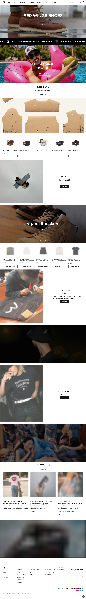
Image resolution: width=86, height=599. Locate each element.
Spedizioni (19, 572)
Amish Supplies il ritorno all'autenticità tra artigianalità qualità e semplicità (70, 503)
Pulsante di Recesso (34, 569)
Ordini (31, 571)
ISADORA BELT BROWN (73, 150)
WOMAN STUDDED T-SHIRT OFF (59, 260)
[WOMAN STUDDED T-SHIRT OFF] (59, 250)
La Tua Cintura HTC (34, 576)
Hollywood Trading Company (9, 149)
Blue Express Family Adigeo (49, 571)
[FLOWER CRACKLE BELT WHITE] (43, 140)
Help (31, 567)
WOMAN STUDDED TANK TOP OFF (26, 260)
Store (47, 2)
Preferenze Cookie (20, 579)
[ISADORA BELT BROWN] (75, 140)
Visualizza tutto (43, 469)
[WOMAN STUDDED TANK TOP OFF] (26, 250)
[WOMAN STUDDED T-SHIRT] (10, 250)
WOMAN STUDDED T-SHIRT (9, 260)
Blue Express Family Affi (49, 572)
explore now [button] (5, 577)
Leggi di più (5, 512)
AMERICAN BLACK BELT (57, 150)
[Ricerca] (80, 2)
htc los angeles (71, 259)
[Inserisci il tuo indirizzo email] (82, 574)
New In (9, 2)
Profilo (31, 572)
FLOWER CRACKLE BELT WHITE (42, 150)
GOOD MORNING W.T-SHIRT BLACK (74, 261)
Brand (14, 2)
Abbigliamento (22, 2)
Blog (31, 574)
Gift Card (54, 2)
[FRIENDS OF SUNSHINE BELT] (26, 140)
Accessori (31, 2)
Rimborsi (18, 571)
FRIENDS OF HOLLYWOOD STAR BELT (10, 151)
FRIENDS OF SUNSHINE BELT (25, 150)
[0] (82, 2)
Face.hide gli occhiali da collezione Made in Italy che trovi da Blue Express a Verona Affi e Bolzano (41, 503)
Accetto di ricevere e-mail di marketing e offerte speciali (77, 577)
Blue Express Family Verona (49, 569)
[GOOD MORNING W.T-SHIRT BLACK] (75, 250)
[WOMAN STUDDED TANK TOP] (43, 250)
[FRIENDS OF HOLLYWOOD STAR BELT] (10, 140)
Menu (18, 567)
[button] (43, 24)
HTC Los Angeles (40, 2)
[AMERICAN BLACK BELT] (59, 140)
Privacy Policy (19, 569)
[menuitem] (9, 2)
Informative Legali (20, 577)
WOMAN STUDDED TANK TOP (42, 260)
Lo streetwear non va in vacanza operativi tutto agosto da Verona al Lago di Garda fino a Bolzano (14, 503)
